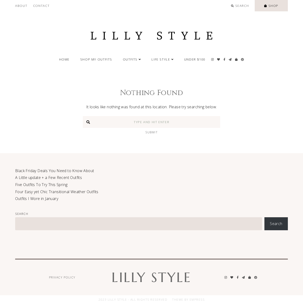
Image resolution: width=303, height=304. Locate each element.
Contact (41, 6)
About (21, 6)
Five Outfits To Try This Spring (41, 184)
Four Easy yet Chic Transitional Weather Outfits (56, 191)
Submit (151, 132)
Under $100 (194, 59)
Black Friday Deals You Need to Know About (54, 170)
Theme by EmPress (188, 300)
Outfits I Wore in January (36, 198)
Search (21, 214)
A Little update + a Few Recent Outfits (48, 177)
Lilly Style (151, 277)
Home (64, 59)
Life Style (161, 59)
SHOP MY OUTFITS (96, 59)
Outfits (130, 59)
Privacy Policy (62, 277)
